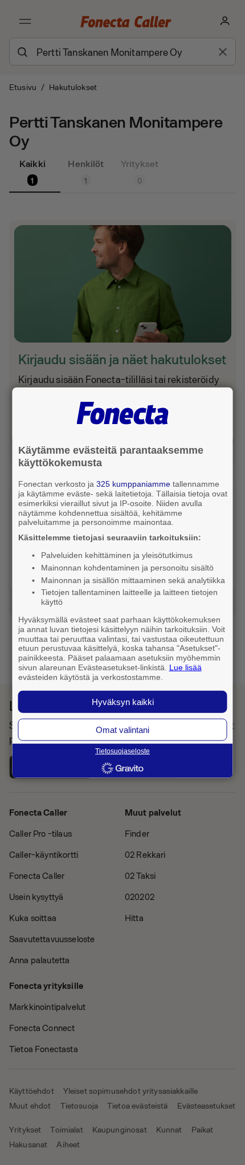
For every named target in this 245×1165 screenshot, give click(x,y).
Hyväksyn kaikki (123, 701)
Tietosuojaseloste (122, 751)
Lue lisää (185, 667)
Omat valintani (122, 729)
